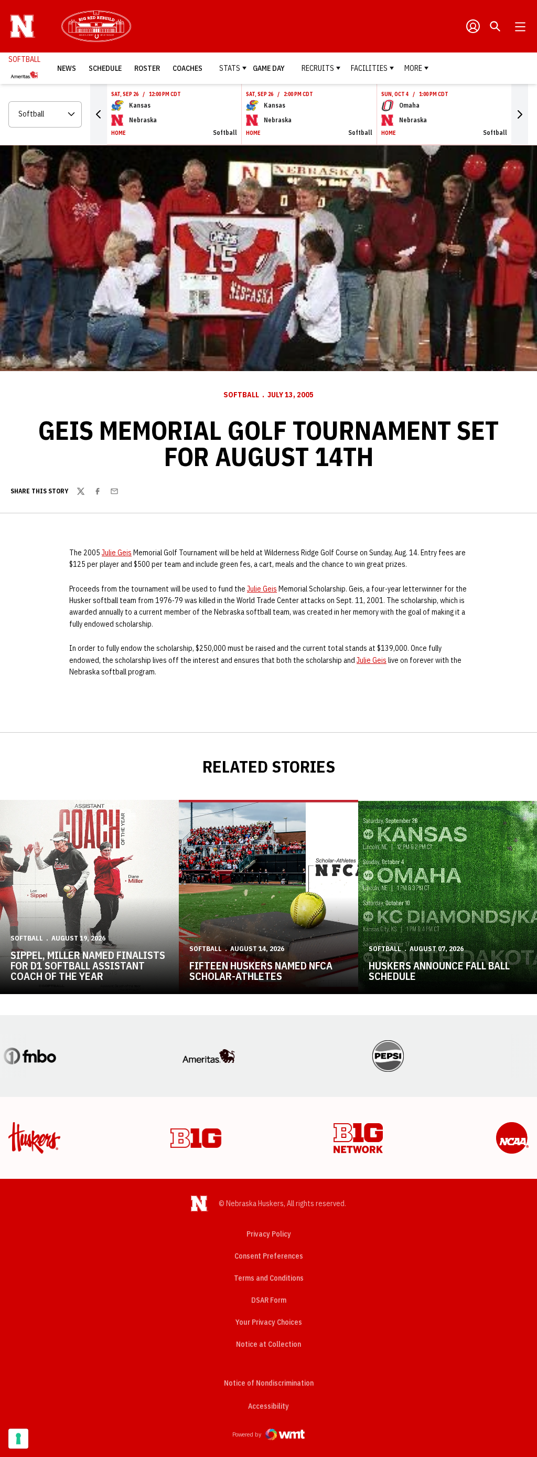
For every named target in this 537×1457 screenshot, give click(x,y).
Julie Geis (117, 552)
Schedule (105, 68)
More (413, 68)
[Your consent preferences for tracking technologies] (18, 1439)
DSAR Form (268, 1300)
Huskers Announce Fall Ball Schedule (439, 970)
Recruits (318, 68)
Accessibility (268, 1406)
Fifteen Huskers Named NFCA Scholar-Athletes (260, 970)
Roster (147, 68)
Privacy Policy (268, 1234)
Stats (229, 68)
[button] (98, 114)
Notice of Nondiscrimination (269, 1383)
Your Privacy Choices (268, 1322)
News (66, 68)
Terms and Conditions (269, 1278)
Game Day (269, 68)
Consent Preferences (268, 1256)
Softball (241, 394)
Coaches (187, 68)
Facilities (369, 68)
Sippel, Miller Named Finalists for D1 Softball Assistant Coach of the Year (87, 965)
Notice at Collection (268, 1344)
